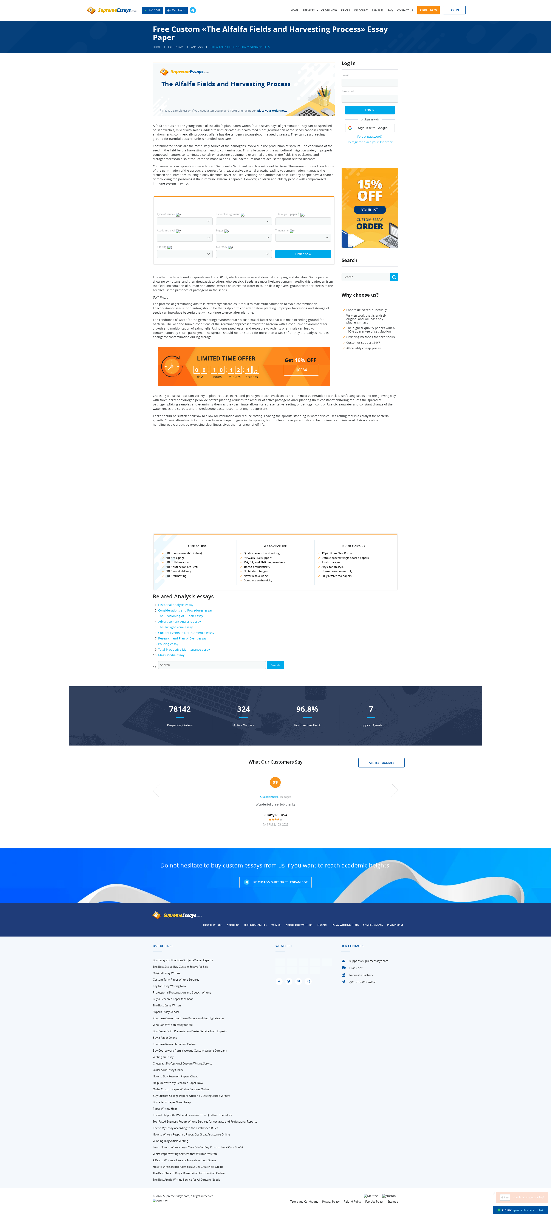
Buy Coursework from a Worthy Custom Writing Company (190, 1050)
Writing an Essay (163, 1057)
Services (309, 10)
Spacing (161, 246)
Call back (178, 10)
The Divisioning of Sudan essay (180, 616)
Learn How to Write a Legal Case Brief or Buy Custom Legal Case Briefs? (198, 1147)
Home (295, 10)
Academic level (166, 230)
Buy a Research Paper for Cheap (173, 999)
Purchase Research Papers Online (174, 1044)
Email (345, 75)
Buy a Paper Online (165, 1038)
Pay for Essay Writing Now (169, 986)
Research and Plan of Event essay (182, 638)
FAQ (390, 10)
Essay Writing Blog (345, 925)
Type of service (166, 214)
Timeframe (282, 230)
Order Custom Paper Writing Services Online (181, 1089)
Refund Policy (352, 1201)
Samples (378, 10)
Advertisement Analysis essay (179, 621)
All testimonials (381, 763)
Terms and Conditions (304, 1201)
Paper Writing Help (165, 1109)
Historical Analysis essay (175, 605)
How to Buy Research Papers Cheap (175, 1076)
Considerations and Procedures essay (185, 610)
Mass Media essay (171, 655)
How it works (212, 925)
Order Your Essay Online (168, 1070)
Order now (329, 10)
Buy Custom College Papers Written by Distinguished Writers (191, 1096)
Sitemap (393, 1201)
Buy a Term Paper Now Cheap (172, 1102)
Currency (221, 246)
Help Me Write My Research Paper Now (178, 1083)
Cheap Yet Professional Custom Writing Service (182, 1063)
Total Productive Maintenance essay (184, 649)
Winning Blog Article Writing (170, 1141)
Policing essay (168, 644)
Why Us (276, 925)
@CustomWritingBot (362, 982)
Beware (322, 925)
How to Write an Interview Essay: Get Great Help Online (188, 1167)
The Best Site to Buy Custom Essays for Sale (180, 967)
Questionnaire (269, 797)
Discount (361, 10)
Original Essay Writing (166, 973)
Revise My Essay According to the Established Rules (185, 1128)
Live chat (153, 10)
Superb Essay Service (166, 1012)
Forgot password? (369, 136)
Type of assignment (228, 214)
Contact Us (405, 10)
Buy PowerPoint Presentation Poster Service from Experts (190, 1031)
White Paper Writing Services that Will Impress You (185, 1154)
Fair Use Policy (374, 1201)
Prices (345, 10)
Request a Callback (361, 975)
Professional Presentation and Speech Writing (182, 992)
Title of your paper (287, 214)
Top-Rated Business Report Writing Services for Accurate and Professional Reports (205, 1121)
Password (348, 91)
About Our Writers (299, 925)
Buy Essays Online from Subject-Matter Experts (183, 960)
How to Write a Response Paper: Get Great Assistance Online (191, 1134)
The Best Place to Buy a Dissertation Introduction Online (188, 1173)
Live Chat (355, 968)
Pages (219, 230)
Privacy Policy (331, 1201)
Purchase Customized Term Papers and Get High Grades (188, 1018)
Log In (370, 110)
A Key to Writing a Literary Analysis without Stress (184, 1160)
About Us (233, 925)
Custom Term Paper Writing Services (176, 979)
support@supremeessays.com (368, 961)
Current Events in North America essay (186, 633)
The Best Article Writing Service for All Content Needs (186, 1180)
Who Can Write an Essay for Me (173, 1025)
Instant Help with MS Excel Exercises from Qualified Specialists (192, 1115)
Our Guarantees (255, 925)
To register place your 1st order (370, 142)
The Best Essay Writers (167, 1005)
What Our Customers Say (275, 762)
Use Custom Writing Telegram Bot (279, 882)
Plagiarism (395, 925)
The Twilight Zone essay (175, 627)
